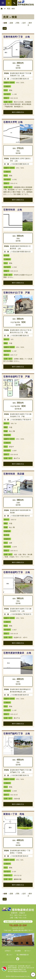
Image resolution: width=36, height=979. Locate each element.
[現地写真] (26, 134)
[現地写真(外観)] (26, 48)
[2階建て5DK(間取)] (9, 304)
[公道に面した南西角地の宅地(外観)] (23, 745)
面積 (11, 23)
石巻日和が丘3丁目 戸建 (16, 292)
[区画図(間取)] (9, 584)
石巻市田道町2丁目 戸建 (16, 376)
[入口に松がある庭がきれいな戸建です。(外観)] (26, 388)
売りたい (28, 951)
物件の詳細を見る (18, 112)
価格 (5, 23)
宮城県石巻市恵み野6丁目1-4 (22, 930)
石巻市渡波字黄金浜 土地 (17, 652)
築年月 (30, 23)
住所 (24, 23)
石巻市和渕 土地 (12, 209)
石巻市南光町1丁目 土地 (16, 36)
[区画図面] (10, 826)
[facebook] (17, 959)
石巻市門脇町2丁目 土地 (16, 733)
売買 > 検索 (10, 17)
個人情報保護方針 (23, 954)
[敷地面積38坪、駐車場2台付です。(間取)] (11, 485)
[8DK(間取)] (11, 388)
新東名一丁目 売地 (13, 814)
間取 (17, 23)
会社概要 (18, 951)
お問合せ (8, 951)
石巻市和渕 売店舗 (13, 473)
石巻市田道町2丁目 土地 (16, 572)
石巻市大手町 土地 (12, 122)
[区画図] (11, 134)
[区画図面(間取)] (11, 48)
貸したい (10, 954)
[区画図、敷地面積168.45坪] (12, 665)
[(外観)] (24, 304)
